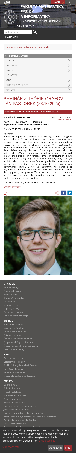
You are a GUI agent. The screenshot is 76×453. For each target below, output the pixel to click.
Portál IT (57, 2)
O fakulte (11, 60)
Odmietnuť (55, 447)
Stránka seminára (12, 186)
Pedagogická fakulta (13, 398)
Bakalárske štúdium (13, 324)
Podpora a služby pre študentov (19, 342)
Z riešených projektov (14, 361)
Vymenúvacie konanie (14, 372)
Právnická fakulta (12, 388)
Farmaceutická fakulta (14, 402)
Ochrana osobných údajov (16, 315)
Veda (8, 80)
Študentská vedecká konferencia (19, 375)
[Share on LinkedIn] (69, 193)
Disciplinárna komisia (14, 297)
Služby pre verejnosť (18, 85)
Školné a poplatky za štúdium (18, 338)
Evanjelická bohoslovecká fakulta (20, 420)
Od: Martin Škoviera (64, 119)
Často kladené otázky (14, 349)
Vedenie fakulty (11, 287)
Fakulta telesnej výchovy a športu (20, 405)
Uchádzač (11, 75)
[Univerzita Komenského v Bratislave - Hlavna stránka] (10, 16)
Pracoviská (12, 65)
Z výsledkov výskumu (14, 358)
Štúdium (11, 70)
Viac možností (10, 447)
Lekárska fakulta (12, 384)
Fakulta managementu (15, 423)
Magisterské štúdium (14, 328)
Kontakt (10, 89)
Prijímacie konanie (13, 335)
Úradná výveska (11, 305)
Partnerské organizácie (15, 312)
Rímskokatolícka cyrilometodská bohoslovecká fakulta (30, 416)
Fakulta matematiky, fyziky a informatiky (23, 413)
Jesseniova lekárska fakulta (17, 409)
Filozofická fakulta (12, 391)
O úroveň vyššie (18, 56)
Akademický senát (12, 290)
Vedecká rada (10, 294)
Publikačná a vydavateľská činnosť (20, 365)
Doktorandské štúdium (15, 331)
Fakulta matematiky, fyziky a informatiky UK (27, 46)
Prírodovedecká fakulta (15, 395)
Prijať (68, 447)
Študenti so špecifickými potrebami (21, 345)
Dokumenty (9, 301)
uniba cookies (47, 440)
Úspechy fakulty (11, 308)
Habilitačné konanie (13, 368)
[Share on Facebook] (63, 193)
